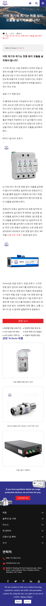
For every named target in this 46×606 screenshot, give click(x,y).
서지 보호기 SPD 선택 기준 (13, 335)
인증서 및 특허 (9, 537)
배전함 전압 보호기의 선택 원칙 (13, 328)
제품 (5, 512)
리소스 (6, 525)
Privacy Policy (26, 597)
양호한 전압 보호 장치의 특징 (34, 328)
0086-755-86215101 (13, 558)
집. (6, 33)
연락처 (7, 551)
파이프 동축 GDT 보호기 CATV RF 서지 (23, 426)
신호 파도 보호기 (15, 235)
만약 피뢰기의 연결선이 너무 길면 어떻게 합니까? (34, 332)
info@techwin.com (13, 563)
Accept (27, 602)
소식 (12, 33)
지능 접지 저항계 (23, 470)
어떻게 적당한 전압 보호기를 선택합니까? (34, 335)
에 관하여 (7, 531)
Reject (18, 602)
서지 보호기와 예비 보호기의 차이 (13, 332)
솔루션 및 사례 (9, 518)
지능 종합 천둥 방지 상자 (23, 382)
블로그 (19, 33)
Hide (20, 48)
